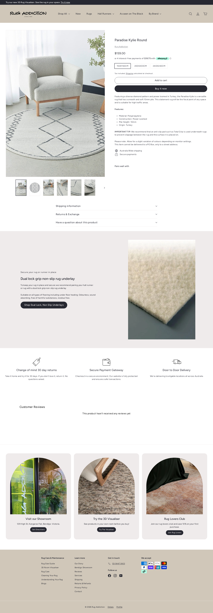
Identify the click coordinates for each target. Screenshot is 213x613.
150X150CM (122, 66)
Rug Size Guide (48, 563)
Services (78, 575)
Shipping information (68, 206)
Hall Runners (105, 13)
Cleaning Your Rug (49, 575)
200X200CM (140, 66)
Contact (78, 591)
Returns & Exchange (67, 214)
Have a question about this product (77, 222)
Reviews (78, 571)
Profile (119, 607)
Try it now (65, 2)
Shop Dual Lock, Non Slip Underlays (43, 305)
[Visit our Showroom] (38, 486)
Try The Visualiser (106, 530)
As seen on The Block (131, 13)
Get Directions (38, 530)
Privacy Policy (81, 587)
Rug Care (45, 571)
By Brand (154, 13)
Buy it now (161, 88)
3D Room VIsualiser (50, 567)
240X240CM (159, 66)
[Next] (103, 187)
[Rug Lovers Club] (174, 486)
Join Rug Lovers (174, 533)
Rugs (89, 13)
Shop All (63, 13)
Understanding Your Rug (52, 579)
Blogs (43, 583)
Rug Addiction (121, 46)
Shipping (129, 73)
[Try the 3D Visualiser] (106, 486)
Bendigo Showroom (83, 567)
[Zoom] (55, 103)
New (78, 13)
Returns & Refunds (83, 583)
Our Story (79, 563)
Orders (111, 607)
